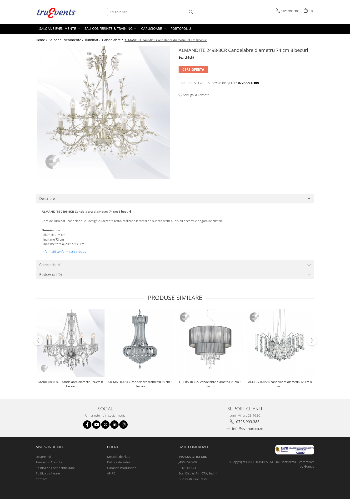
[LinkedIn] (114, 424)
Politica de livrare (48, 473)
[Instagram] (123, 424)
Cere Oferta (193, 69)
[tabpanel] (103, 112)
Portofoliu (180, 28)
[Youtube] (96, 424)
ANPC (111, 473)
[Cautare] (191, 12)
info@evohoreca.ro (247, 428)
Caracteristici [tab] (49, 264)
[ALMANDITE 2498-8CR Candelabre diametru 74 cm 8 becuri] (103, 112)
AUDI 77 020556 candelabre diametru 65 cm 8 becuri (280, 384)
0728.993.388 (247, 421)
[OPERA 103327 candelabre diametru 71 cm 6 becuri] (210, 343)
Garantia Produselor (121, 468)
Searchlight (186, 57)
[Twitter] (105, 424)
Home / (42, 40)
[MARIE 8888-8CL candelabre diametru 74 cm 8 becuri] (71, 343)
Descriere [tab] (47, 198)
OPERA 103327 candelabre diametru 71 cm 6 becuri (210, 384)
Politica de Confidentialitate (55, 468)
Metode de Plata (118, 456)
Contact (41, 479)
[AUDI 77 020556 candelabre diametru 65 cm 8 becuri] (280, 343)
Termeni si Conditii (49, 462)
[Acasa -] (59, 12)
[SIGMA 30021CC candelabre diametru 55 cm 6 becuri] (140, 343)
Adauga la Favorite (196, 95)
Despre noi (43, 456)
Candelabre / (113, 40)
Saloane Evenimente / (66, 40)
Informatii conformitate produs (64, 251)
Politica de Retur (118, 462)
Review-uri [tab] (50, 274)
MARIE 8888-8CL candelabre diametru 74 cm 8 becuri (70, 384)
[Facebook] (87, 424)
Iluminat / (93, 40)
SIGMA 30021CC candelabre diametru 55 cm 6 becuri (140, 384)
